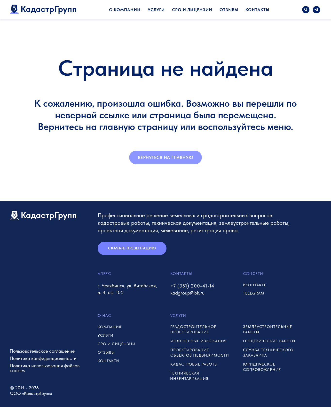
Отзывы (229, 9)
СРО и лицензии (192, 9)
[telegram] (316, 9)
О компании (125, 9)
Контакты (257, 9)
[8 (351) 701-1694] (305, 9)
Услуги (156, 9)
